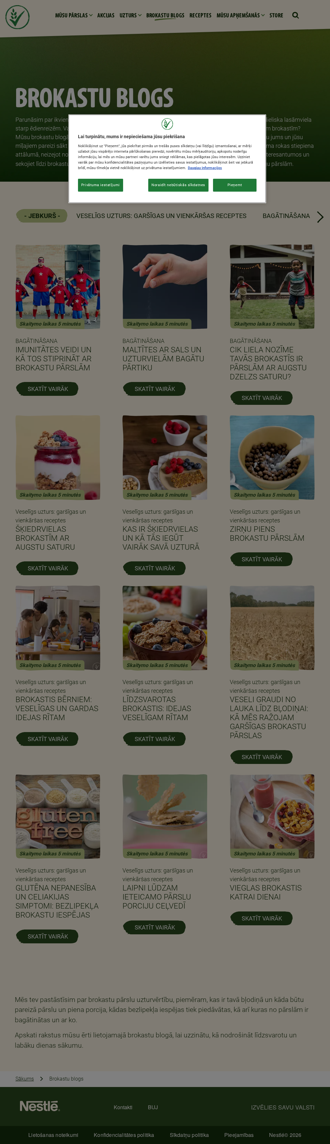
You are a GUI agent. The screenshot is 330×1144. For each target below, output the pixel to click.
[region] (167, 158)
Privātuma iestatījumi (100, 185)
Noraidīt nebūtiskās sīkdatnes (178, 185)
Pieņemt (235, 185)
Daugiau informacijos (205, 168)
